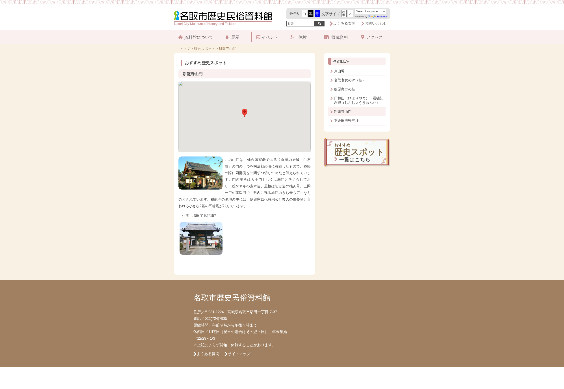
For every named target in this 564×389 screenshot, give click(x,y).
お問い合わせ (376, 23)
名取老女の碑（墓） (350, 80)
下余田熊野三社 (346, 121)
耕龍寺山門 (343, 112)
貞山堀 (339, 71)
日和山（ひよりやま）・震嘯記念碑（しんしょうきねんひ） (358, 100)
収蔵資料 (339, 37)
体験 (303, 37)
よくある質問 (344, 23)
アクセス (374, 37)
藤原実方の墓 (344, 89)
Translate (382, 16)
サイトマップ (239, 354)
